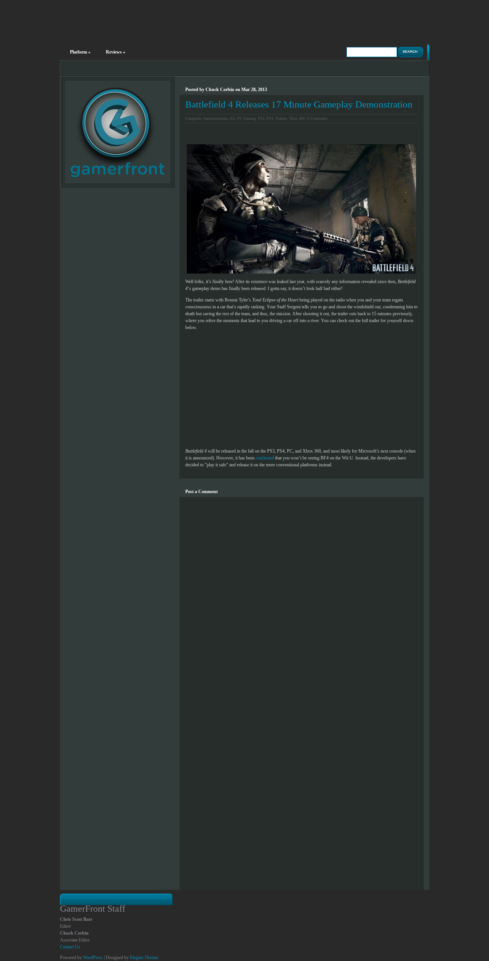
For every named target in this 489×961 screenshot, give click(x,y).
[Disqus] (301, 592)
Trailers (281, 118)
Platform (80, 52)
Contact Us (70, 947)
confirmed (265, 458)
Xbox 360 (296, 118)
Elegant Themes (144, 957)
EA (232, 118)
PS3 (261, 118)
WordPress (93, 957)
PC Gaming (246, 118)
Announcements (215, 118)
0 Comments (317, 118)
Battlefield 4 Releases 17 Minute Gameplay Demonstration (299, 104)
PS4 (270, 118)
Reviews (115, 52)
